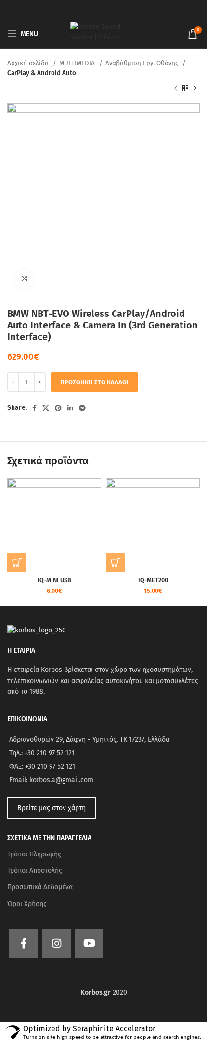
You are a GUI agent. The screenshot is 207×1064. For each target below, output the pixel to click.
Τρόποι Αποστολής (34, 871)
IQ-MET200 (153, 580)
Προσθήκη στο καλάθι (94, 382)
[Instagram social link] (56, 943)
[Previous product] (176, 88)
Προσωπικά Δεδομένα (40, 887)
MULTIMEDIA (78, 63)
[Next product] (195, 88)
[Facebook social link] (34, 408)
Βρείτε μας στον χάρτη (51, 808)
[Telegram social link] (82, 408)
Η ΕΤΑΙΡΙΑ (21, 650)
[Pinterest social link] (58, 408)
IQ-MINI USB (54, 580)
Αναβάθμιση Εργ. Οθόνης (142, 63)
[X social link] (45, 408)
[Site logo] (103, 33)
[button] (16, 562)
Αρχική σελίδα (29, 63)
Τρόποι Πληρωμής (34, 854)
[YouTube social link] (89, 943)
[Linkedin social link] (70, 408)
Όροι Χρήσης (27, 904)
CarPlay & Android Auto (41, 73)
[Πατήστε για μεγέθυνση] (24, 279)
